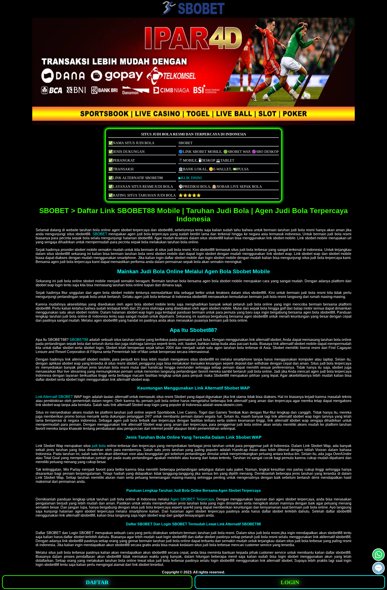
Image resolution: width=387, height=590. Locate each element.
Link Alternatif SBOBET (54, 397)
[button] (378, 568)
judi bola (99, 446)
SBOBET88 (78, 340)
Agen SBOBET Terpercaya (192, 499)
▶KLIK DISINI (190, 178)
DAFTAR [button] (97, 582)
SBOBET (99, 234)
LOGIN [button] (290, 582)
